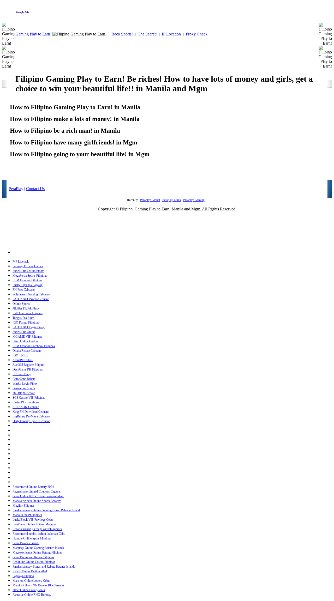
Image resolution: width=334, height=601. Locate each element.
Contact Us (35, 188)
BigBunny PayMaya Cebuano (31, 416)
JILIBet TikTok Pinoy (26, 308)
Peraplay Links (171, 200)
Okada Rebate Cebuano (27, 351)
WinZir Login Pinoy (25, 383)
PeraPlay (16, 188)
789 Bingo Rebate (24, 393)
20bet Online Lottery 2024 (29, 590)
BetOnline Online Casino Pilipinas (34, 562)
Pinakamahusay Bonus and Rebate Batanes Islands (44, 566)
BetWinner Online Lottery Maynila (34, 524)
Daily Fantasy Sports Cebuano (31, 421)
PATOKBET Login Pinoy (29, 327)
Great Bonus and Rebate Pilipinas (33, 557)
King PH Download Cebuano (31, 412)
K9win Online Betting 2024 (30, 571)
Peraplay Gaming (194, 200)
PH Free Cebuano (24, 290)
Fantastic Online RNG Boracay (32, 595)
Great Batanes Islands (26, 543)
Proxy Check (196, 34)
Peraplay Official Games (28, 266)
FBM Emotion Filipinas (27, 280)
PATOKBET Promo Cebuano (31, 299)
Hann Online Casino (25, 341)
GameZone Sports (24, 388)
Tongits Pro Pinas (23, 318)
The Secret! (147, 34)
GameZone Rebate (24, 379)
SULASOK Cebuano (26, 407)
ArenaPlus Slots (23, 360)
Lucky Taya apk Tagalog (28, 285)
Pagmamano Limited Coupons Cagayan (37, 491)
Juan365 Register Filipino (28, 365)
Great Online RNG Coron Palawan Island (38, 496)
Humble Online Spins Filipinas (32, 538)
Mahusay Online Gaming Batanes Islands (38, 548)
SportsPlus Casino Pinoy (28, 271)
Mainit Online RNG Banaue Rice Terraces (38, 585)
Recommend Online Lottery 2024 (33, 487)
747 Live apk (21, 261)
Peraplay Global (150, 200)
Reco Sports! (122, 34)
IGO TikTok (20, 355)
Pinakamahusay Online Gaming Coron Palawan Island (46, 510)
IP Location (171, 34)
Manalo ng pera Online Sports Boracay (37, 501)
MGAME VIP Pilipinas (27, 336)
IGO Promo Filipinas (26, 322)
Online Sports (21, 304)
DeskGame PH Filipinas (28, 369)
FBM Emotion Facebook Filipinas (34, 346)
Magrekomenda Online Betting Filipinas (37, 552)
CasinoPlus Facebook (26, 402)
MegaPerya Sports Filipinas (30, 275)
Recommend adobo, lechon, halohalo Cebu (39, 534)
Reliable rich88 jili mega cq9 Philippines (37, 529)
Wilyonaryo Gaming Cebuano (31, 294)
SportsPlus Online (24, 332)
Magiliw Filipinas (23, 505)
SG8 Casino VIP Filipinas (29, 397)
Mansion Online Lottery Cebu (31, 580)
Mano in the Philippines (27, 515)
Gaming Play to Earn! (33, 34)
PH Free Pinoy (22, 374)
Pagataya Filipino (23, 576)
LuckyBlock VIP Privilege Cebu (33, 519)
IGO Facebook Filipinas (28, 313)
